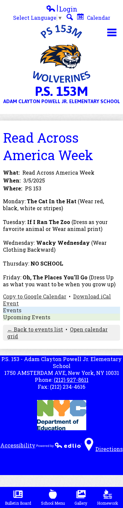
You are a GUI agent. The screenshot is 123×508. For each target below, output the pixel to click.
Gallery (80, 503)
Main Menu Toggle (111, 32)
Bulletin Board (18, 503)
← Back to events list (35, 329)
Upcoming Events (26, 317)
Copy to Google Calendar (34, 296)
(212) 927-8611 (71, 379)
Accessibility (17, 445)
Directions (109, 448)
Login (61, 9)
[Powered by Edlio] (59, 445)
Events (12, 310)
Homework (107, 503)
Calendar (98, 17)
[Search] (70, 17)
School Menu (53, 503)
